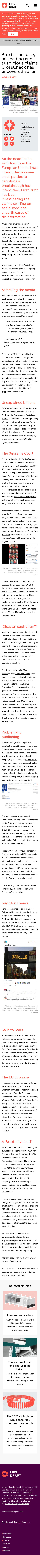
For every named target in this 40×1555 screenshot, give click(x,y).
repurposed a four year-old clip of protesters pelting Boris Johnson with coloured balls (19, 1042)
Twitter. (21, 1275)
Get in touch (15, 1261)
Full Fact (24, 670)
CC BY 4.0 (13, 1495)
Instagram (7, 1537)
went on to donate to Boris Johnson (17, 708)
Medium (6, 1551)
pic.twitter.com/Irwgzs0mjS (20, 332)
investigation (26, 137)
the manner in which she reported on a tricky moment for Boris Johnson (19, 302)
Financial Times (22, 673)
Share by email (12, 144)
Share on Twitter (12, 138)
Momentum (7, 694)
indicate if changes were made (17, 1504)
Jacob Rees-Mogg (18, 701)
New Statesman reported (25, 496)
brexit (23, 127)
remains (19, 892)
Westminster (25, 142)
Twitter (6, 1540)
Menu (35, 5)
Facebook (8, 1275)
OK (12, 34)
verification (25, 139)
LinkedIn (6, 1547)
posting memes (21, 473)
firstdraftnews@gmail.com (12, 1512)
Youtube (6, 1544)
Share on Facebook (6, 138)
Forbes (5, 673)
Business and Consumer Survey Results (19, 1120)
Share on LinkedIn (6, 144)
